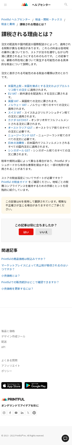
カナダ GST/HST (18, 120)
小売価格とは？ (10, 276)
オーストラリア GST (20, 128)
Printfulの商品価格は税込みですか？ (23, 259)
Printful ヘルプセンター (15, 19)
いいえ (44, 232)
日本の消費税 (16, 143)
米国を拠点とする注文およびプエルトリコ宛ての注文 (39, 88)
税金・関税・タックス (48, 19)
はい (26, 232)
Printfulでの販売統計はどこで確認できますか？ (30, 282)
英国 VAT (13, 101)
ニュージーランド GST (21, 135)
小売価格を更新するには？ (17, 289)
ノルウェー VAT (17, 105)
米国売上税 (14, 86)
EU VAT (12, 93)
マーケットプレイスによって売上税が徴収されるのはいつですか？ (34, 267)
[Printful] (24, 4)
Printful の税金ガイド (14, 182)
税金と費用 (8, 24)
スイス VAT (14, 112)
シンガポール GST (19, 150)
